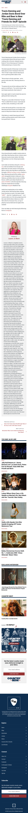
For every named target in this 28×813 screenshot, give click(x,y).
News (3, 7)
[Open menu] (25, 2)
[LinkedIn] (15, 32)
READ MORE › (5, 471)
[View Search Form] (22, 2)
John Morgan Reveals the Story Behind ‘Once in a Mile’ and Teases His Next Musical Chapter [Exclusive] (14, 588)
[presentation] (14, 451)
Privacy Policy (13, 808)
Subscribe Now (14, 674)
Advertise (7, 808)
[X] (11, 32)
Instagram (9, 210)
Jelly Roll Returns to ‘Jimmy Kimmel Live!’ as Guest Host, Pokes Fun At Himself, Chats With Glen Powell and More (14, 465)
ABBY (3, 195)
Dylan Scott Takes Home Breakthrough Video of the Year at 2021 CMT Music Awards (15, 424)
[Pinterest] (13, 32)
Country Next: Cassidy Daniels (9, 618)
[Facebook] (8, 32)
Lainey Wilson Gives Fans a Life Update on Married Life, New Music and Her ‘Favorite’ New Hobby (14, 495)
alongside (10, 185)
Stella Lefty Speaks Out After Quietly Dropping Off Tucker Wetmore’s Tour (12, 524)
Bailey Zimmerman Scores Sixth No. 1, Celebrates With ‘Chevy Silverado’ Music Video (13, 553)
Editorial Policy (19, 808)
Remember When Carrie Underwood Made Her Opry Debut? (13, 431)
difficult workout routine (14, 172)
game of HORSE (6, 181)
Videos (6, 7)
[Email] (17, 32)
